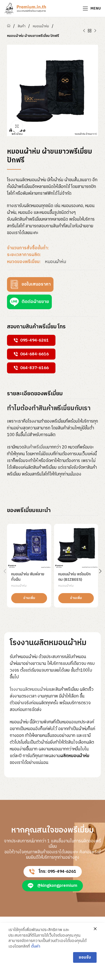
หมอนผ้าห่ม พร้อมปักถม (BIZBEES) (74, 577)
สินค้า (21, 26)
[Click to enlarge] (16, 126)
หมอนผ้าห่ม (41, 26)
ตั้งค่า (35, 946)
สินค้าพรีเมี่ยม (35, 447)
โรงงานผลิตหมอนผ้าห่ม (29, 689)
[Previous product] (84, 31)
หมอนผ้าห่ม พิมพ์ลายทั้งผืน (27, 577)
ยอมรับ (85, 957)
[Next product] (95, 31)
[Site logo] (25, 8)
